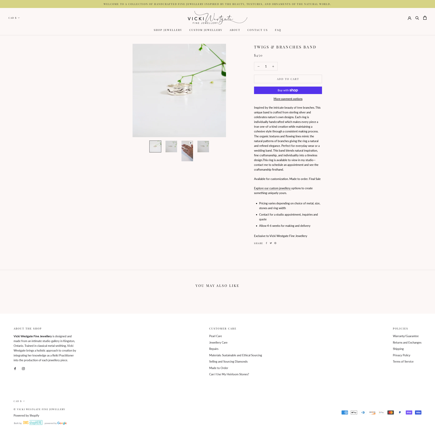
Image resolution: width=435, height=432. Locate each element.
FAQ (278, 30)
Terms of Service (403, 361)
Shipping (398, 349)
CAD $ (12, 17)
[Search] (417, 18)
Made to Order (218, 368)
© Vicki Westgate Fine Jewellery (39, 409)
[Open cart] (425, 18)
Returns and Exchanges (407, 342)
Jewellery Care (218, 342)
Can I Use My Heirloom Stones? (229, 374)
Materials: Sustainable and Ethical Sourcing (235, 355)
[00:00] (179, 90)
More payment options (288, 98)
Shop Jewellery (168, 30)
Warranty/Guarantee (406, 336)
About (235, 30)
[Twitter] (271, 243)
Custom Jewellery (205, 30)
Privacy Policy (401, 355)
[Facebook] (266, 243)
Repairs (213, 349)
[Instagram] (23, 368)
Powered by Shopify (26, 415)
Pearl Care (215, 336)
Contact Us (257, 30)
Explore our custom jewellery (272, 188)
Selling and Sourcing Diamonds (228, 361)
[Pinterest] (275, 243)
